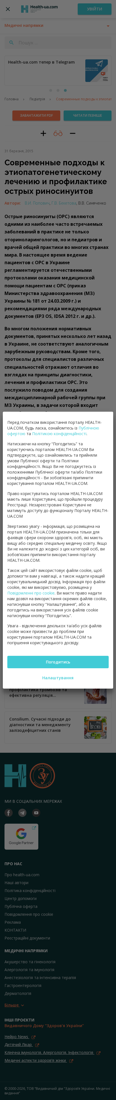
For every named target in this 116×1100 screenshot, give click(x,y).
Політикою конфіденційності (59, 433)
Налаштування (57, 677)
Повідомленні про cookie (31, 593)
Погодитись (58, 662)
